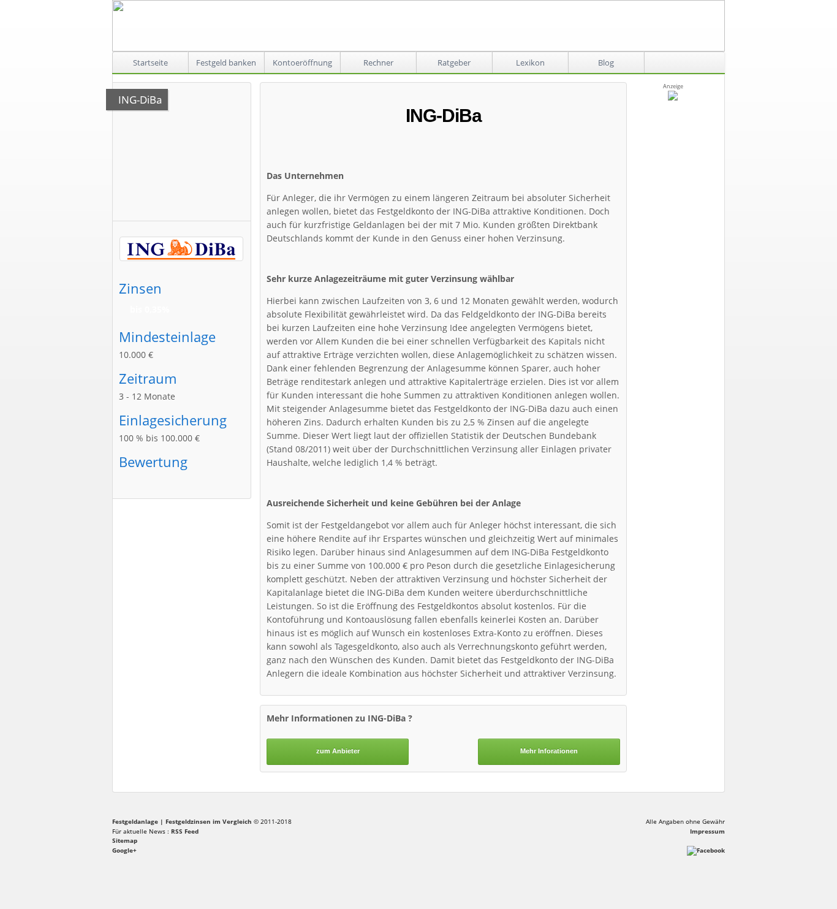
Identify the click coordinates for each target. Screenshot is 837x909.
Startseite (150, 62)
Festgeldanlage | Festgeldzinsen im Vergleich (182, 821)
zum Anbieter (338, 751)
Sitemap (124, 840)
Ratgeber (454, 62)
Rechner (378, 62)
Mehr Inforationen (549, 751)
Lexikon (530, 62)
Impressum (707, 831)
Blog (606, 62)
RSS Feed (185, 831)
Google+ (124, 850)
